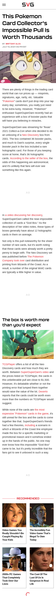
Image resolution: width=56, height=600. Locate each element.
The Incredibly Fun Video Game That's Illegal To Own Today (40, 535)
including (30, 425)
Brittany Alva (13, 44)
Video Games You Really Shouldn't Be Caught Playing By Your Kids (13, 535)
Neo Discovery (30, 134)
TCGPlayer (8, 364)
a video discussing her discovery (23, 215)
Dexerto (43, 391)
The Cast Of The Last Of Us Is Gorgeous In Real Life (39, 579)
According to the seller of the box (29, 158)
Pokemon (8, 101)
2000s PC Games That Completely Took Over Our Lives (11, 579)
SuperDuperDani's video (35, 372)
